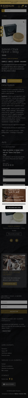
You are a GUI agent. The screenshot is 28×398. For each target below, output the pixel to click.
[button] (25, 188)
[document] (14, 199)
